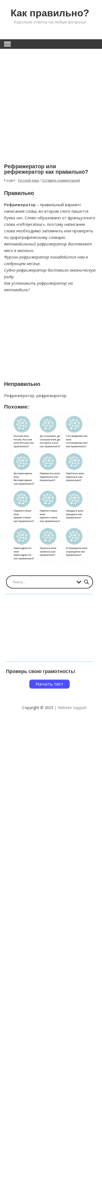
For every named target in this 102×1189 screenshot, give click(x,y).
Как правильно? (50, 13)
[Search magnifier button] (86, 582)
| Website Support (70, 707)
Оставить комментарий (61, 180)
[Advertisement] (51, 102)
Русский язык (28, 180)
